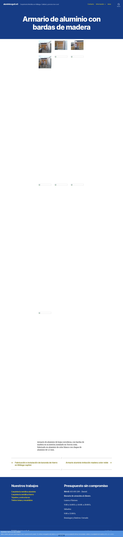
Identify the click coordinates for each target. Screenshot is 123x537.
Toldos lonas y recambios (22, 500)
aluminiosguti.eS (10, 4)
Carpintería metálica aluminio (23, 492)
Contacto (91, 4)
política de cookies (109, 534)
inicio (109, 4)
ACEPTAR (61, 535)
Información (100, 4)
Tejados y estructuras (20, 497)
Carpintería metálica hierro (22, 494)
